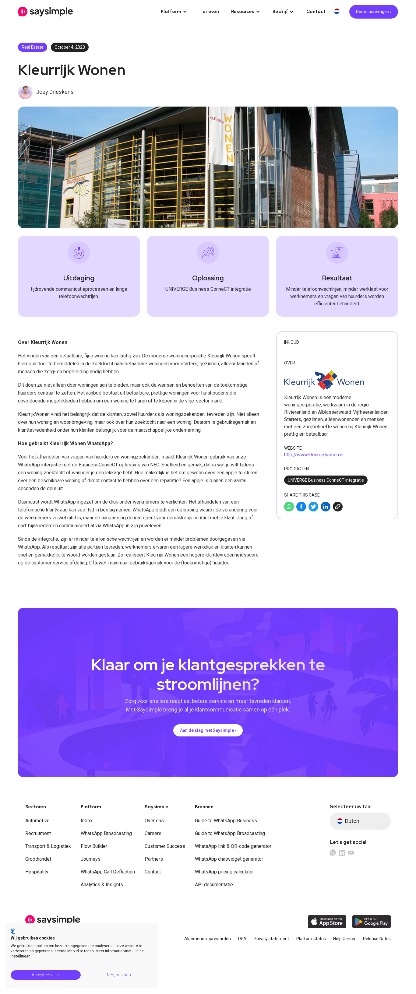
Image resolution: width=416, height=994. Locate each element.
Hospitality (36, 872)
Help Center (344, 938)
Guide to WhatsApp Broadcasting (230, 833)
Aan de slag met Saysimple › (208, 730)
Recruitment (38, 833)
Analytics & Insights (102, 884)
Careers (153, 833)
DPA (242, 938)
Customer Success (165, 846)
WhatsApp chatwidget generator (229, 859)
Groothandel (38, 859)
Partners (154, 859)
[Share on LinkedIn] (325, 506)
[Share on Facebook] (301, 506)
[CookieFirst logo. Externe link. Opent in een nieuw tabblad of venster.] (13, 931)
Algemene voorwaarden (207, 938)
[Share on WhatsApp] (289, 506)
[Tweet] (313, 506)
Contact (316, 11)
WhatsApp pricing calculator (224, 872)
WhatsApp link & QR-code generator (233, 846)
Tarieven (209, 11)
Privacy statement (271, 938)
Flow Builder (94, 846)
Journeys (90, 859)
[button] (174, 11)
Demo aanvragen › (373, 11)
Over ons (154, 821)
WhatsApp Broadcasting (106, 833)
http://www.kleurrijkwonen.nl (314, 455)
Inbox (87, 821)
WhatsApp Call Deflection (108, 872)
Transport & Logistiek (48, 846)
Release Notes (377, 938)
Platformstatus (311, 938)
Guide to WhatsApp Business (226, 821)
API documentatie (214, 884)
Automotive (37, 821)
